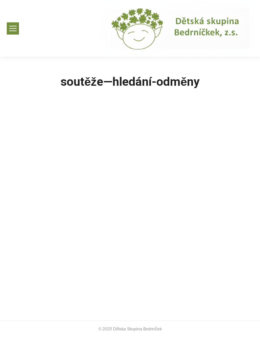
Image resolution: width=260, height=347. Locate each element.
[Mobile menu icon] (13, 28)
